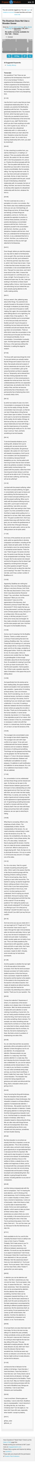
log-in (28, 10)
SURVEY (8, 1451)
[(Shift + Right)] (24, 56)
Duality (9, 65)
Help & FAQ (7, 1442)
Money (14, 65)
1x (30, 56)
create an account (8, 12)
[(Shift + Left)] (9, 56)
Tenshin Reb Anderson (16, 27)
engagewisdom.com (14, 1447)
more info (17, 14)
